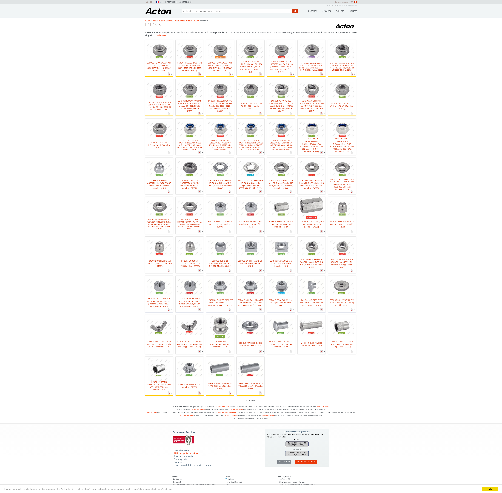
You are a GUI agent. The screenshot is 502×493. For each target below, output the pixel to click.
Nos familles (177, 479)
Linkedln (231, 479)
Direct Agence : (178, 2)
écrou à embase (237, 409)
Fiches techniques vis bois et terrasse (292, 482)
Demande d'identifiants (234, 482)
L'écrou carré (152, 412)
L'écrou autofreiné (231, 415)
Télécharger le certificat (186, 453)
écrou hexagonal (198, 409)
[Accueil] (147, 2)
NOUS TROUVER (284, 462)
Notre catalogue (178, 482)
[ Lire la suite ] (160, 35)
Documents (169, 74)
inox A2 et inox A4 (323, 406)
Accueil (147, 20)
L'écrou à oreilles (267, 415)
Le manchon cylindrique (227, 412)
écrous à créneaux (187, 415)
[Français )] (158, 2)
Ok (490, 488)
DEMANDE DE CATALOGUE (306, 462)
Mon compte (343, 2)
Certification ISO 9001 (286, 479)
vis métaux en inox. (222, 406)
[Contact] (151, 2)
